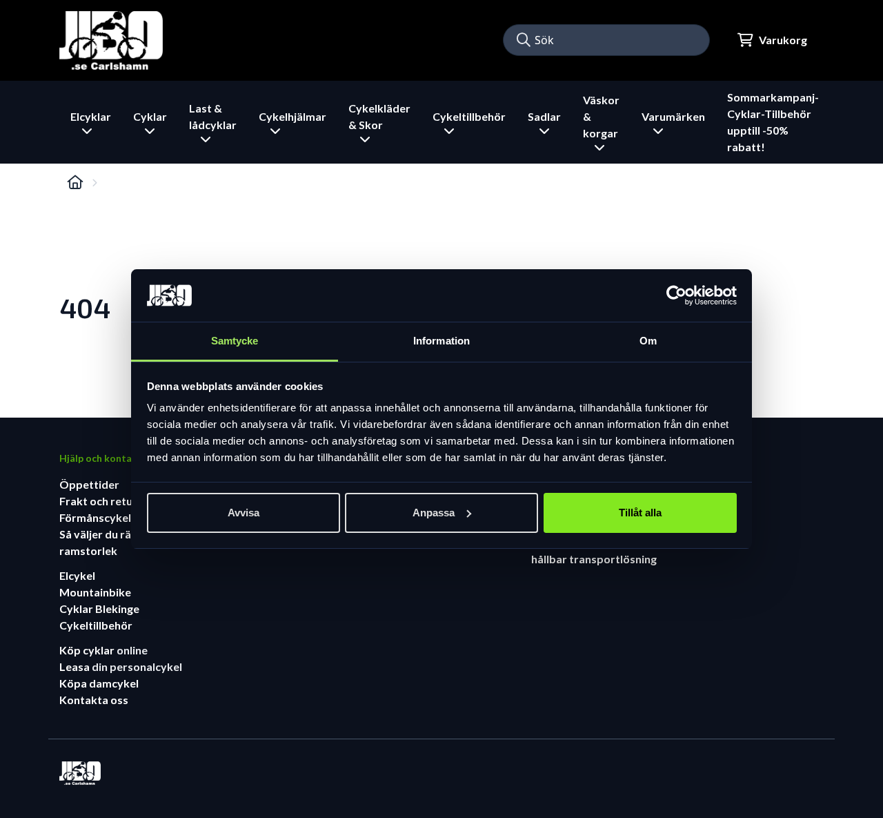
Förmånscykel (95, 517)
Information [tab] (441, 341)
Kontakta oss (93, 699)
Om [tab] (648, 341)
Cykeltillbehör (95, 625)
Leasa (75, 666)
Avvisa (243, 512)
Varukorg (783, 39)
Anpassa (434, 512)
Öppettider (89, 484)
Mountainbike (95, 591)
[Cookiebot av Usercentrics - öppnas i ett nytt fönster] (676, 295)
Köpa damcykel (99, 683)
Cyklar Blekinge (99, 608)
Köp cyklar (88, 649)
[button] (523, 40)
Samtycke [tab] (235, 341)
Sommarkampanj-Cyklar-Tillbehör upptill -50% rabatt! (773, 121)
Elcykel (77, 575)
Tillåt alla (640, 512)
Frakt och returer (103, 500)
